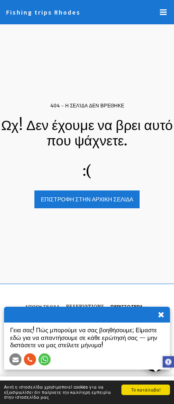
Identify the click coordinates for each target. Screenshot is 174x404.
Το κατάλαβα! (146, 390)
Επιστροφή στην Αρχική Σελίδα (87, 199)
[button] (163, 12)
